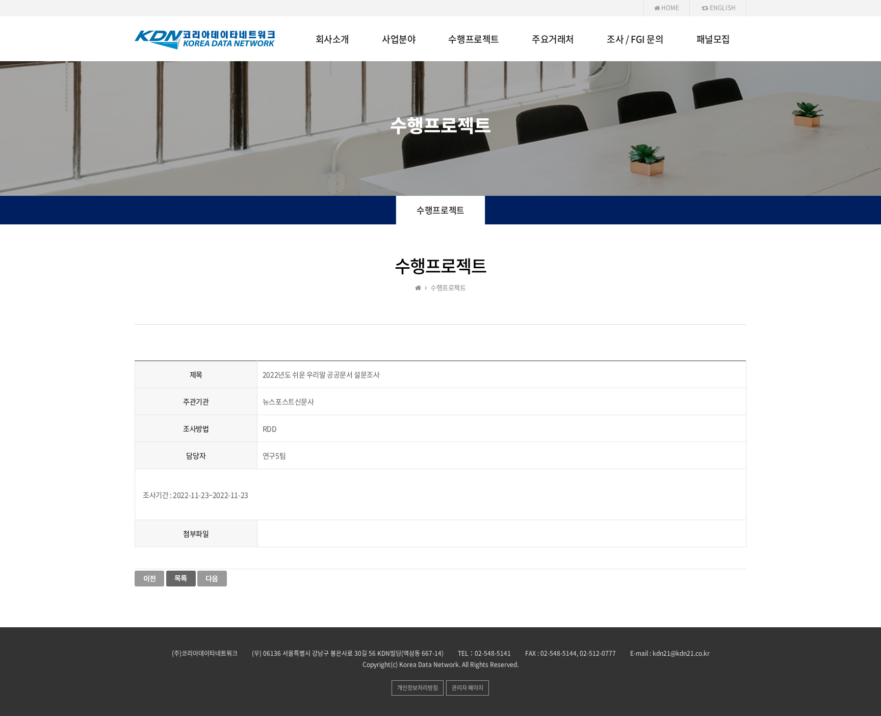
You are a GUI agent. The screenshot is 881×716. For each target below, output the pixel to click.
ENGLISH (722, 7)
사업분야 (399, 39)
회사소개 (332, 39)
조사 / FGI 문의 (635, 39)
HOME (669, 7)
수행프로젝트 (473, 39)
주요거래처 (553, 39)
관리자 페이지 (467, 687)
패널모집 (713, 39)
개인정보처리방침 (417, 687)
